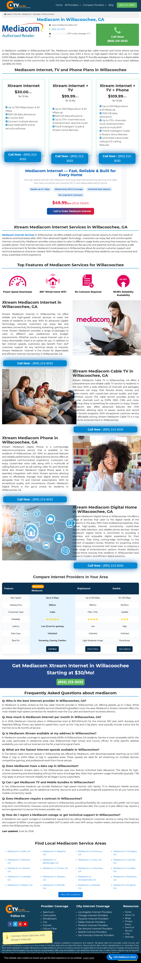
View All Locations (70, 894)
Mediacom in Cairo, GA (89, 859)
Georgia (36, 14)
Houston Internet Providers (93, 918)
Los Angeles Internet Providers (95, 912)
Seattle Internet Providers (92, 932)
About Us (130, 915)
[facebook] (10, 924)
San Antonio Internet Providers (95, 928)
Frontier (47, 925)
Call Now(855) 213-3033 (117, 39)
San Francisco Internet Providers (96, 935)
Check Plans (92, 649)
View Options (124, 649)
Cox (45, 922)
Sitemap (129, 937)
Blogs (128, 918)
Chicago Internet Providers (93, 915)
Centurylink (49, 915)
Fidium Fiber (50, 928)
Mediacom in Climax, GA (55, 868)
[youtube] (25, 924)
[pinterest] (20, 924)
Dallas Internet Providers (91, 922)
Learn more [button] (88, 958)
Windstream (50, 918)
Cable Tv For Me (13, 14)
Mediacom (27, 14)
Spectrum (48, 912)
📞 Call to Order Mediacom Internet (70, 211)
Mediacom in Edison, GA (20, 885)
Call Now (52, 649)
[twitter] (15, 924)
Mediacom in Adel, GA (19, 851)
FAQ (127, 933)
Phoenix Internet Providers (93, 925)
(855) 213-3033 (58, 29)
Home (59, 5)
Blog (111, 5)
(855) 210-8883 (127, 5)
